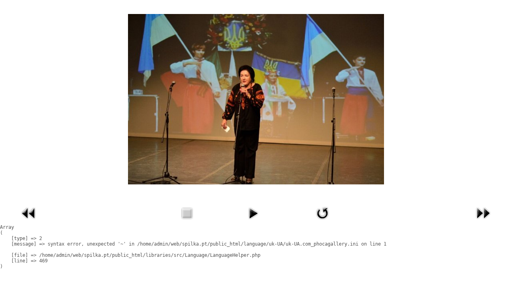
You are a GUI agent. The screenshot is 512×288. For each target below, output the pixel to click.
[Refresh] (322, 221)
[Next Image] (483, 221)
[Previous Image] (28, 221)
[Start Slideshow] (253, 221)
